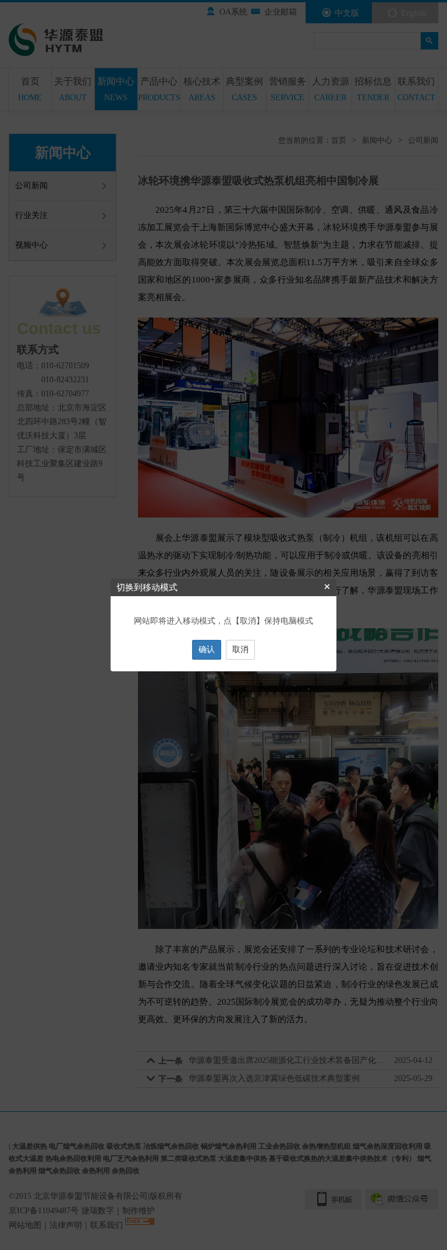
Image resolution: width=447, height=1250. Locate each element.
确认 (206, 649)
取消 (240, 649)
